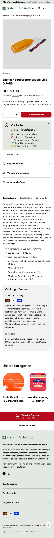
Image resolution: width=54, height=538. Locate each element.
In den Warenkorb (36, 115)
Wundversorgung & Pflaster (38, 398)
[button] (44, 8)
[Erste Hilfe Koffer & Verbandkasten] (13, 382)
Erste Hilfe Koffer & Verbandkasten (13, 398)
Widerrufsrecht (35, 532)
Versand (15, 95)
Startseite (6, 16)
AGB (26, 532)
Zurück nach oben (27, 425)
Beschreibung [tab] (9, 198)
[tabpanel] (27, 242)
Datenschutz (17, 532)
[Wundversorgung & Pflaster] (38, 382)
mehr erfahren (45, 2)
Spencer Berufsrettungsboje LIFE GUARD (26, 16)
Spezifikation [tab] (25, 198)
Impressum (6, 532)
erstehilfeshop (13, 525)
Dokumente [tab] (41, 198)
